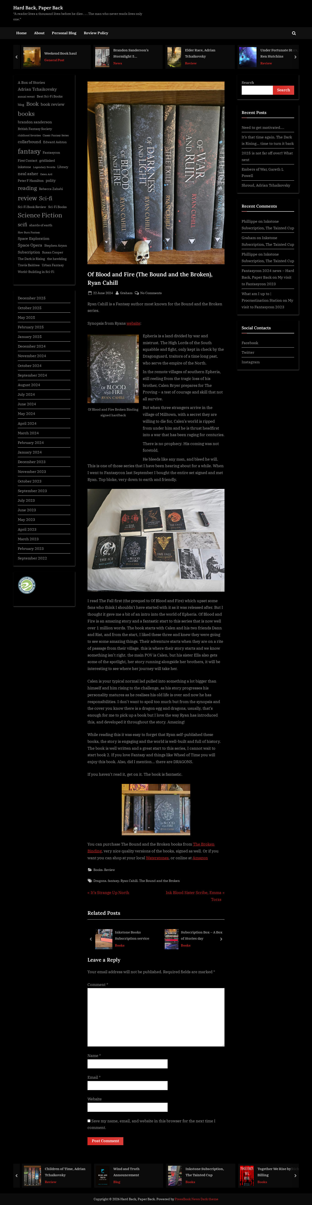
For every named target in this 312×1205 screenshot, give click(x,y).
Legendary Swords (44, 167)
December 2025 (32, 297)
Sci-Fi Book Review (32, 207)
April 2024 (27, 423)
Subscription (29, 252)
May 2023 (26, 519)
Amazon (200, 857)
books (26, 113)
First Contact (27, 160)
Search (248, 82)
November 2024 (32, 355)
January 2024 (30, 452)
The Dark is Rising (31, 259)
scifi (22, 224)
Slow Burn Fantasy (29, 232)
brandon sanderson (35, 121)
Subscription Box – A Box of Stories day (201, 935)
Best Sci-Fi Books (50, 96)
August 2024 (29, 384)
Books (98, 869)
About (39, 32)
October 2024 (30, 365)
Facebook (250, 342)
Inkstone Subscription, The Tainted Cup (202, 1171)
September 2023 (32, 490)
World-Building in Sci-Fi (36, 272)
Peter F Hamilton (31, 181)
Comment (97, 984)
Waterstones (157, 857)
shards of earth (40, 225)
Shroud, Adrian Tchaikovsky (266, 185)
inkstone (24, 167)
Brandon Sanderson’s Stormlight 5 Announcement (128, 53)
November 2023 (32, 471)
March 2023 (28, 538)
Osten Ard (46, 174)
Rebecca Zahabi (51, 189)
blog (21, 105)
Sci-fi (45, 198)
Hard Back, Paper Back (38, 8)
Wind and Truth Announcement (124, 1171)
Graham (126, 292)
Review (188, 63)
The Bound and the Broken (159, 880)
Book (32, 103)
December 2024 (32, 346)
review (27, 198)
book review (52, 104)
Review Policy (96, 32)
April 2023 (27, 529)
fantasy (113, 880)
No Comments (151, 293)
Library (62, 167)
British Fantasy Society (35, 129)
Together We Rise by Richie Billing (277, 1171)
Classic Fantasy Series (56, 135)
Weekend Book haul (58, 53)
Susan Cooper (52, 252)
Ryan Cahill (129, 880)
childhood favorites (29, 135)
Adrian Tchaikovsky (37, 89)
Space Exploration (33, 238)
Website (94, 1099)
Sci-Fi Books (57, 207)
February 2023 (31, 548)
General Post (52, 60)
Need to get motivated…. (263, 127)
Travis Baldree (29, 265)
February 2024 (31, 442)
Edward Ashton (55, 142)
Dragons (99, 880)
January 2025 (30, 336)
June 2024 (27, 403)
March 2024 (28, 432)
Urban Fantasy (53, 265)
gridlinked (47, 160)
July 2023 (26, 500)
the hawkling (57, 259)
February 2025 (31, 326)
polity (51, 180)
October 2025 (30, 307)
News (115, 63)
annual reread (26, 96)
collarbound (29, 141)
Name (94, 1055)
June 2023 (27, 509)
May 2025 (26, 317)
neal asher (28, 173)
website (133, 323)
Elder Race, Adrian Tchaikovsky (198, 53)
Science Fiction (40, 215)
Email (94, 1077)
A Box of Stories (31, 82)
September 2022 (32, 558)
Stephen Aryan (55, 245)
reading (27, 188)
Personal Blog (64, 32)
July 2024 (26, 394)
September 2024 (32, 375)
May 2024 (26, 413)
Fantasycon (51, 152)
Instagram (251, 361)
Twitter (248, 352)
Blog (114, 1181)
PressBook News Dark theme (196, 1199)
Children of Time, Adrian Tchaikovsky (62, 1171)
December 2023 (32, 461)
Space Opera (30, 245)
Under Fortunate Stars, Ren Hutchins (277, 53)
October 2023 (30, 481)
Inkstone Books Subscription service (132, 935)
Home (21, 32)
